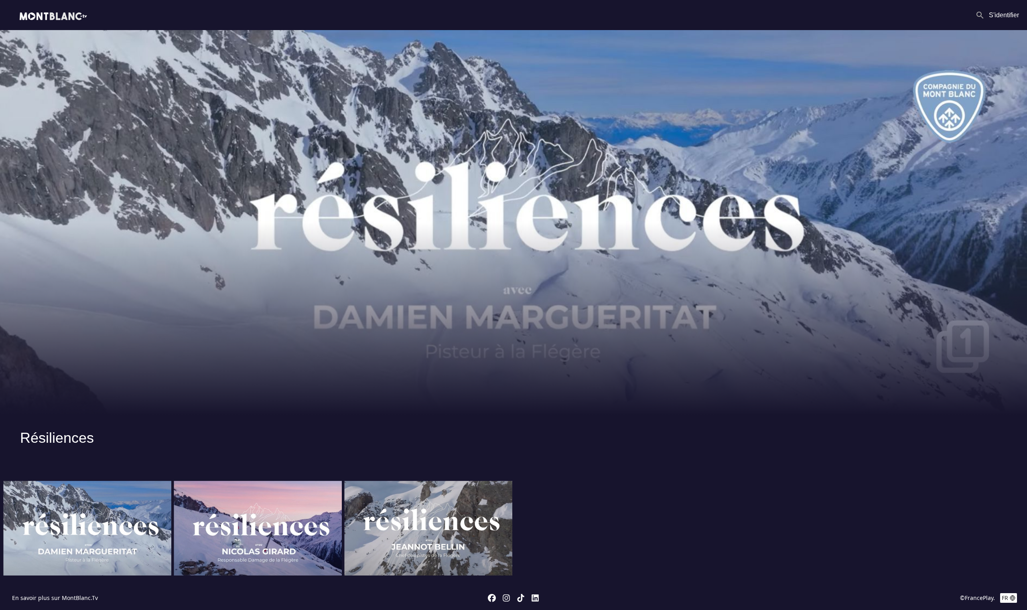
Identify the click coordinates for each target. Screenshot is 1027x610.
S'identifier (1004, 15)
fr (1005, 598)
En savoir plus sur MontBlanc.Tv (55, 598)
